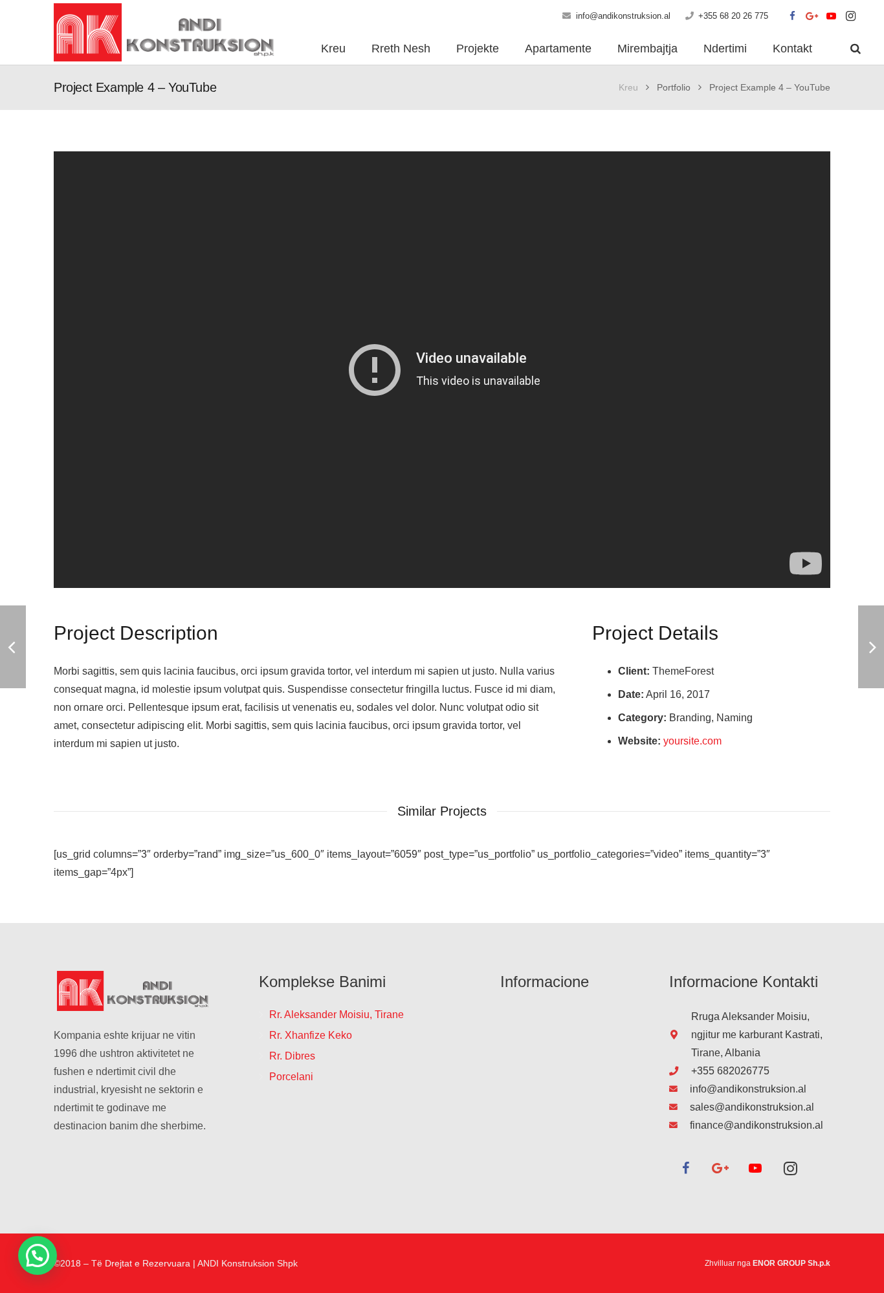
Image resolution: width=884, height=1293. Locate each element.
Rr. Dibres (292, 1055)
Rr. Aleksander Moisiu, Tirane (336, 1014)
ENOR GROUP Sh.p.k (791, 1263)
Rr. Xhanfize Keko (310, 1035)
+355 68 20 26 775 (733, 16)
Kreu (628, 87)
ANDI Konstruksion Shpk (247, 1263)
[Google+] (812, 16)
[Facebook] (792, 16)
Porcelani (291, 1076)
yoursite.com (692, 740)
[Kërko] (855, 48)
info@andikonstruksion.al (623, 16)
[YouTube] (831, 16)
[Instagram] (851, 16)
